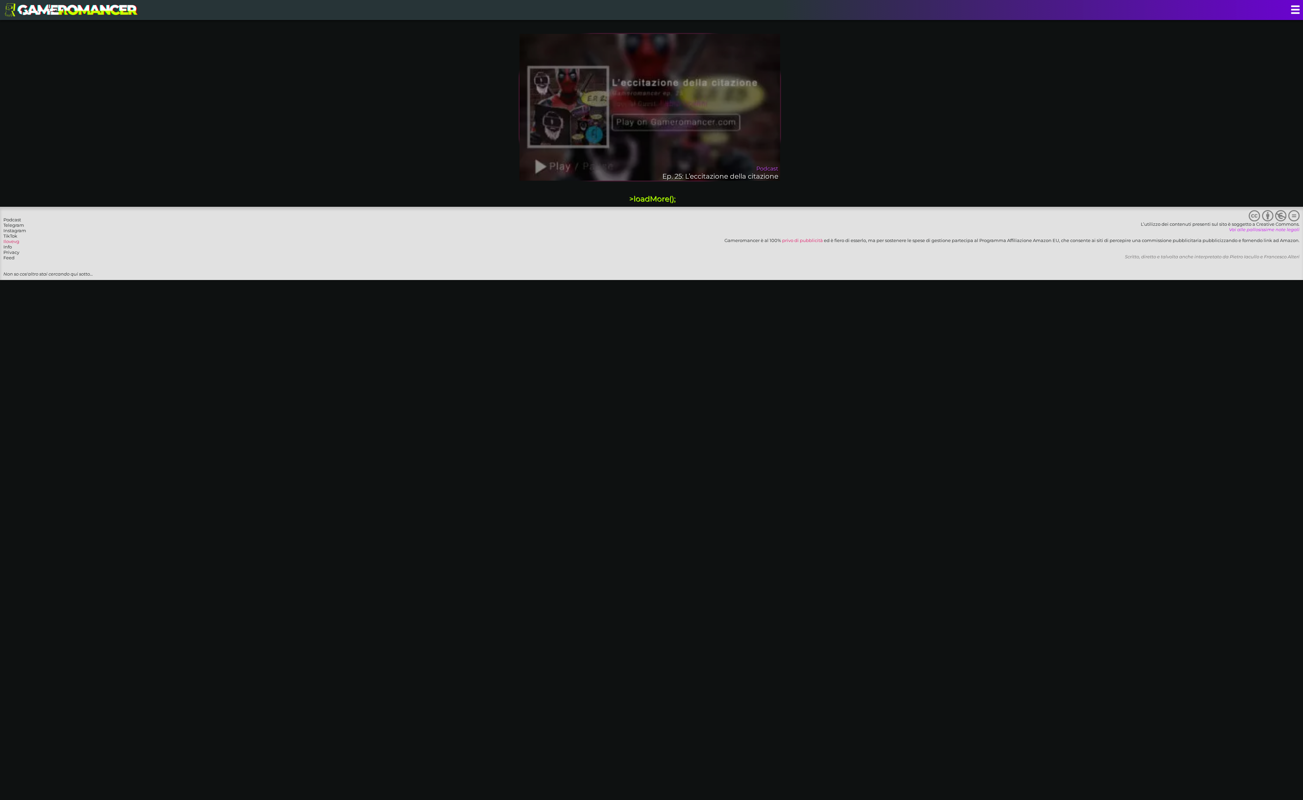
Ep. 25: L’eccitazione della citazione (720, 176)
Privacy (11, 252)
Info (7, 246)
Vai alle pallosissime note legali (1264, 229)
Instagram (14, 230)
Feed (9, 257)
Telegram (13, 225)
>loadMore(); (652, 198)
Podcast (12, 219)
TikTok (10, 236)
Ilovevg (11, 241)
